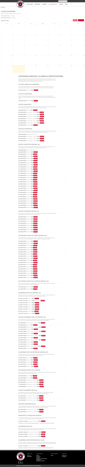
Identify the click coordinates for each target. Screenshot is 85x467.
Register (35, 100)
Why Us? (29, 455)
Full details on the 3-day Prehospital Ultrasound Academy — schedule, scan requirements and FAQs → (36, 423)
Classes (38, 457)
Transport (44, 4)
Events (37, 455)
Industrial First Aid (40, 460)
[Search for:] (62, 1)
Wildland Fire (30, 4)
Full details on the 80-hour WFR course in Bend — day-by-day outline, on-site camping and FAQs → (36, 447)
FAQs (52, 455)
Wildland (38, 456)
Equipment (29, 456)
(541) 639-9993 (20, 463)
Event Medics (37, 4)
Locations (61, 4)
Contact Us (64, 455)
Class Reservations (53, 4)
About (66, 4)
